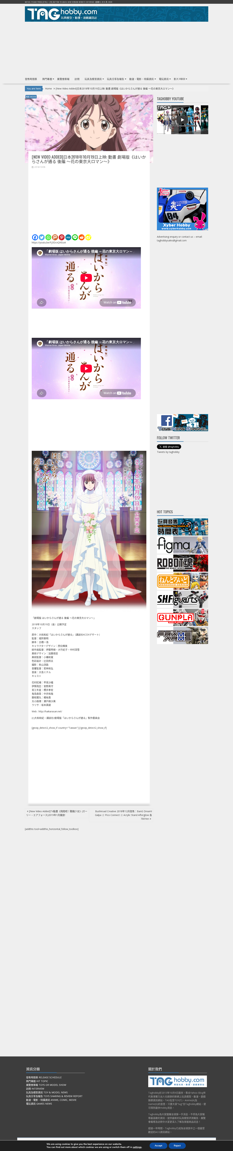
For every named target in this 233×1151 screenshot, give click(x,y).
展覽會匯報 (63, 79)
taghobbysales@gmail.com (172, 240)
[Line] (75, 237)
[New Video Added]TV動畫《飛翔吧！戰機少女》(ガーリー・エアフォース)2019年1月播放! (56, 813)
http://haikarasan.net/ (50, 711)
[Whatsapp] (48, 237)
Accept (158, 1145)
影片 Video (179, 79)
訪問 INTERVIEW (35, 1088)
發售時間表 (31, 79)
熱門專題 (47, 79)
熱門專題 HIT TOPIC (37, 1081)
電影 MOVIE (31, 96)
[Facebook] (35, 237)
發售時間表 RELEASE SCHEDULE (44, 1077)
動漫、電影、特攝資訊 (141, 79)
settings (137, 1147)
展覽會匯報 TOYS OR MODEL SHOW (46, 1084)
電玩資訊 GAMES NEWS (39, 1103)
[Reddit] (82, 237)
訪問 (77, 79)
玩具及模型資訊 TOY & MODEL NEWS (47, 1092)
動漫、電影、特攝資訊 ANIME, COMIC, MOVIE (51, 1099)
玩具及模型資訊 (93, 79)
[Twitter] (42, 237)
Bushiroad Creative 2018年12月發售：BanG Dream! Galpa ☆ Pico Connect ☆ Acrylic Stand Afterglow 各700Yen (123, 815)
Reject (177, 1145)
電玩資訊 (164, 79)
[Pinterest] (62, 237)
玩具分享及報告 (115, 79)
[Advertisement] (116, 48)
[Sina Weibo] (88, 237)
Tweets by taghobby (168, 452)
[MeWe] (68, 237)
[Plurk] (55, 237)
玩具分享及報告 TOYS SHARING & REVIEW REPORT (54, 1096)
